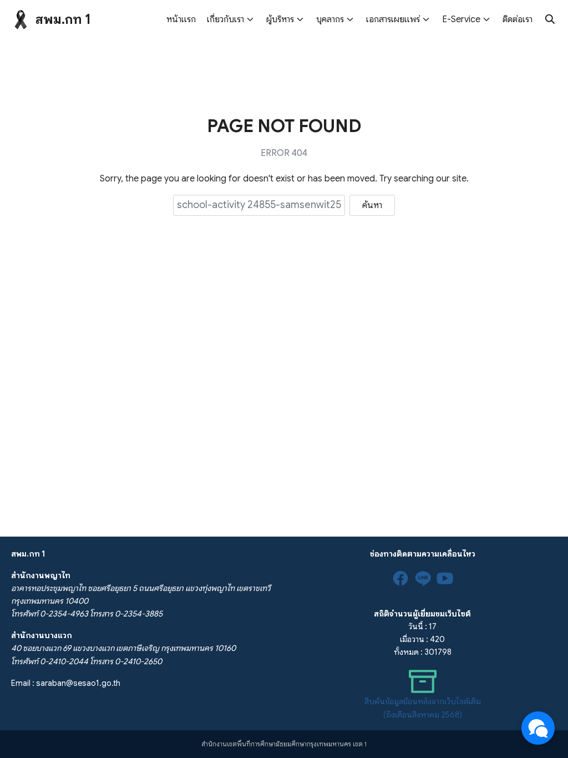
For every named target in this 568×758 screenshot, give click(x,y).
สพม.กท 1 (63, 19)
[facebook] (400, 578)
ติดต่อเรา (517, 19)
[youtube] (445, 578)
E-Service (461, 19)
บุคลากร (330, 19)
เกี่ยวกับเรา (225, 19)
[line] (423, 578)
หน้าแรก (181, 19)
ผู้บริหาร (280, 19)
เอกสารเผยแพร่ (393, 19)
